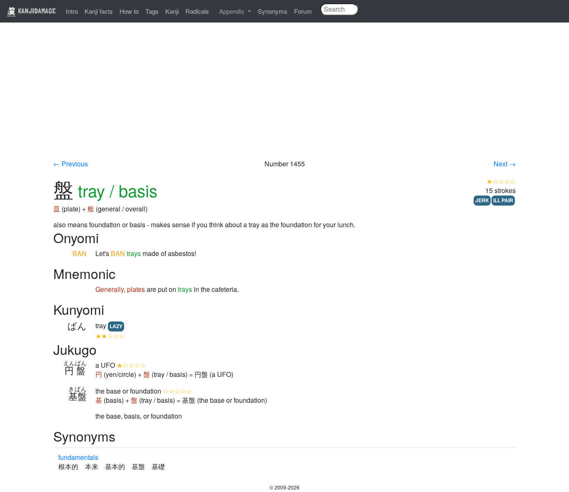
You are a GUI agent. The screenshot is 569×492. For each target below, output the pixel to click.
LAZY (116, 326)
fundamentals (78, 457)
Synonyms (272, 11)
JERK (482, 200)
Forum (303, 11)
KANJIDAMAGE (36, 10)
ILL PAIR (503, 200)
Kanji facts (99, 11)
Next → (505, 163)
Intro (72, 11)
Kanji (172, 11)
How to (129, 11)
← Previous (70, 163)
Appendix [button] (232, 11)
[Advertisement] (284, 96)
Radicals (197, 11)
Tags (152, 11)
